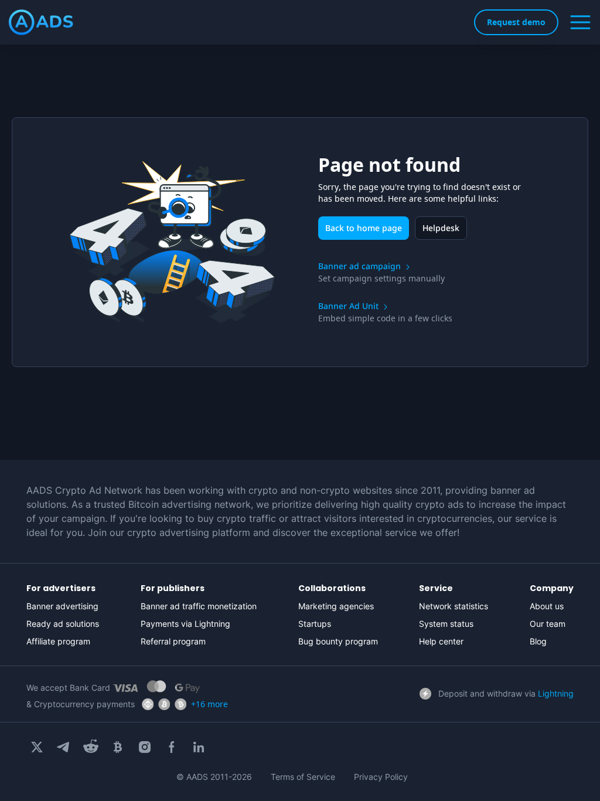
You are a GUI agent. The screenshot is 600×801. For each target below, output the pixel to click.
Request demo (516, 22)
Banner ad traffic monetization (199, 606)
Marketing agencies (336, 606)
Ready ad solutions (62, 624)
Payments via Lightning (185, 624)
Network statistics (453, 606)
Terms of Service (303, 777)
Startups (314, 624)
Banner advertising (62, 606)
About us (547, 606)
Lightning (556, 693)
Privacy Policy (381, 777)
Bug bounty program (338, 641)
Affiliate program (58, 641)
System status (446, 624)
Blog (538, 641)
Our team (547, 624)
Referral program (173, 641)
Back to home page (363, 227)
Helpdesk (440, 227)
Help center (441, 641)
